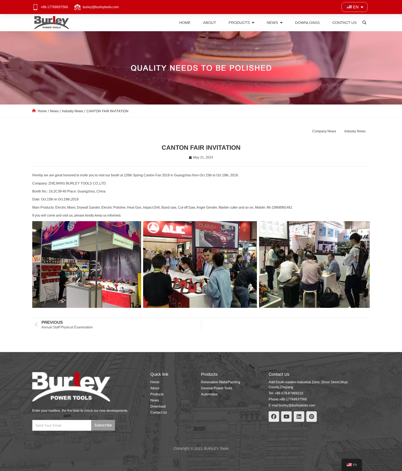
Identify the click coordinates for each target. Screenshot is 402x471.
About (209, 23)
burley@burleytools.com (101, 7)
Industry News (72, 111)
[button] (364, 22)
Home (185, 23)
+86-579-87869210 (289, 393)
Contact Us (344, 23)
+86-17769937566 (54, 7)
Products (239, 23)
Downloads (307, 23)
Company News (324, 131)
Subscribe (103, 425)
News (272, 23)
